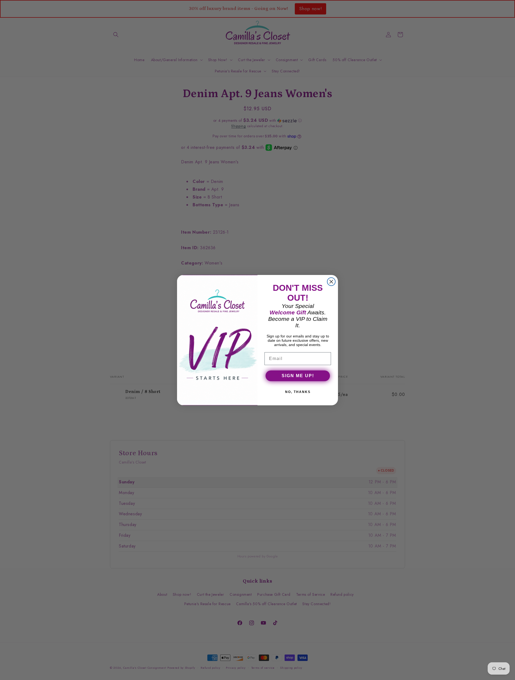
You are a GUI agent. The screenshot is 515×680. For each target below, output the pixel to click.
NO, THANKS (298, 392)
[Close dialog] (331, 282)
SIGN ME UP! (298, 375)
